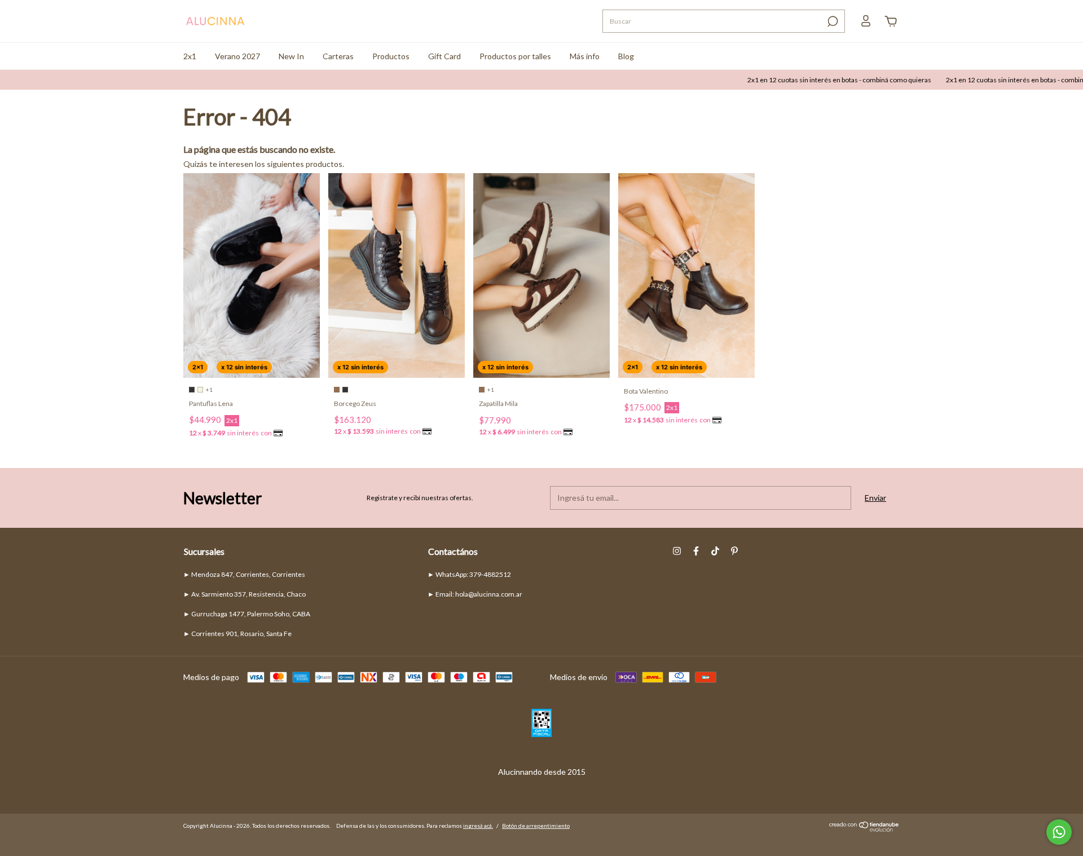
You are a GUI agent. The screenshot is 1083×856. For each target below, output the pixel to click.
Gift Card (444, 56)
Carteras (338, 56)
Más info (585, 56)
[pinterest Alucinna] (734, 550)
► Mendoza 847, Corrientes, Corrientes (244, 574)
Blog (626, 56)
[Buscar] (831, 21)
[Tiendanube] (864, 828)
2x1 (189, 56)
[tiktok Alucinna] (715, 550)
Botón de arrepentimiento (536, 825)
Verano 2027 (237, 56)
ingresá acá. (478, 825)
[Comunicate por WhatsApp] (1059, 832)
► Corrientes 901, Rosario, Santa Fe (237, 633)
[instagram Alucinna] (676, 550)
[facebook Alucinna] (696, 550)
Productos (391, 56)
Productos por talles (515, 56)
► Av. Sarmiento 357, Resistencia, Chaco (244, 594)
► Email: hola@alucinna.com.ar (475, 594)
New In (291, 56)
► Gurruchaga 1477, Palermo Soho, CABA (246, 614)
